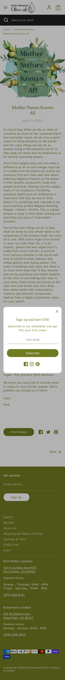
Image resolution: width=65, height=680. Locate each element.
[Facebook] (26, 364)
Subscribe (33, 353)
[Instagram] (32, 364)
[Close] (57, 311)
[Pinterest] (38, 364)
